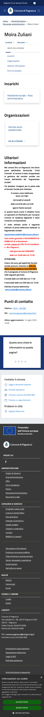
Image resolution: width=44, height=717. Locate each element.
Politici (8, 489)
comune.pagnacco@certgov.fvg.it (22, 313)
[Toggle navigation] (4, 10)
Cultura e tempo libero (15, 512)
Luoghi (8, 599)
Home (5, 21)
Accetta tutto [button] (22, 702)
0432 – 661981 (19, 308)
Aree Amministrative (14, 477)
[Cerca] (38, 10)
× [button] (41, 677)
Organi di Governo (13, 473)
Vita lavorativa (12, 516)
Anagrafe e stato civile (15, 508)
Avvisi (8, 588)
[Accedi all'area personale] (34, 3)
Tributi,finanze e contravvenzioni (19, 556)
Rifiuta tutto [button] (22, 708)
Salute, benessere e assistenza (18, 560)
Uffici (8, 481)
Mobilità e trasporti (14, 536)
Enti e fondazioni (13, 485)
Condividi (8, 42)
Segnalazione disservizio (16, 652)
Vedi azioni (21, 42)
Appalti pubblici (12, 524)
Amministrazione (18, 21)
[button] (22, 713)
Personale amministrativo (14, 24)
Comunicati (10, 584)
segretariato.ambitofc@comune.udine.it (21, 234)
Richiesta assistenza (14, 660)
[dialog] (22, 696)
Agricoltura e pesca (14, 568)
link (10, 697)
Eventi (8, 603)
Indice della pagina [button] (15, 48)
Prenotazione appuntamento (17, 648)
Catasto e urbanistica (14, 528)
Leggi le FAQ (11, 656)
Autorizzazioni (11, 564)
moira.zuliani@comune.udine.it (18, 289)
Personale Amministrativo (16, 492)
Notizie (8, 580)
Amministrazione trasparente (18, 672)
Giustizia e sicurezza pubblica (18, 552)
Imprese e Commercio (14, 520)
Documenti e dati (13, 496)
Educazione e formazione (16, 548)
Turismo (9, 532)
